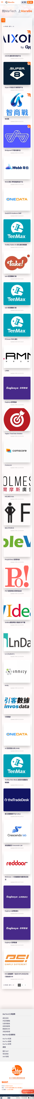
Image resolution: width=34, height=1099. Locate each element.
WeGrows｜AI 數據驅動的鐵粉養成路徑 (16, 878)
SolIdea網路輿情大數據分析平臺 (15, 622)
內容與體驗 (6, 1021)
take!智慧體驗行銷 (10, 276)
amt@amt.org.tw (9, 1085)
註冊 (30, 2)
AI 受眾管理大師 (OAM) (12, 748)
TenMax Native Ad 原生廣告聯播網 (16, 245)
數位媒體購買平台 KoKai (12, 814)
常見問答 (6, 1054)
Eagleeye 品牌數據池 (11, 911)
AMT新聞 (6, 1056)
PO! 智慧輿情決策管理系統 (13, 591)
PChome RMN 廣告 (11, 339)
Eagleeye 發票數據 (11, 942)
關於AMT (6, 1051)
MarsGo (9, 2)
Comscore (8, 465)
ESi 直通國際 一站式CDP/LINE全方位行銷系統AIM (16, 975)
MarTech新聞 (7, 1044)
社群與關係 (6, 1023)
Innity (7, 685)
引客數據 (7, 717)
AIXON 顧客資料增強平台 (13, 56)
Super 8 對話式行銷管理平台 (14, 87)
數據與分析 (6, 1029)
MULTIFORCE (9, 528)
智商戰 (7, 119)
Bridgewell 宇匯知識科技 (13, 150)
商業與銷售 (6, 1026)
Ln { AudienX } (9, 654)
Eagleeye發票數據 (11, 402)
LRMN (7, 370)
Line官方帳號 (10, 1089)
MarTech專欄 (7, 1041)
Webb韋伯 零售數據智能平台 (14, 182)
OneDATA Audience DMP (13, 213)
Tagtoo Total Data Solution (13, 433)
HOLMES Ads (9, 496)
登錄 (24, 2)
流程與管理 (6, 1031)
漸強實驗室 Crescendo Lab (13, 845)
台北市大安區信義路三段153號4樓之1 (14, 1087)
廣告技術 (6, 1018)
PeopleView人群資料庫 (12, 559)
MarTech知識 (7, 1039)
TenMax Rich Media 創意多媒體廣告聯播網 (16, 781)
